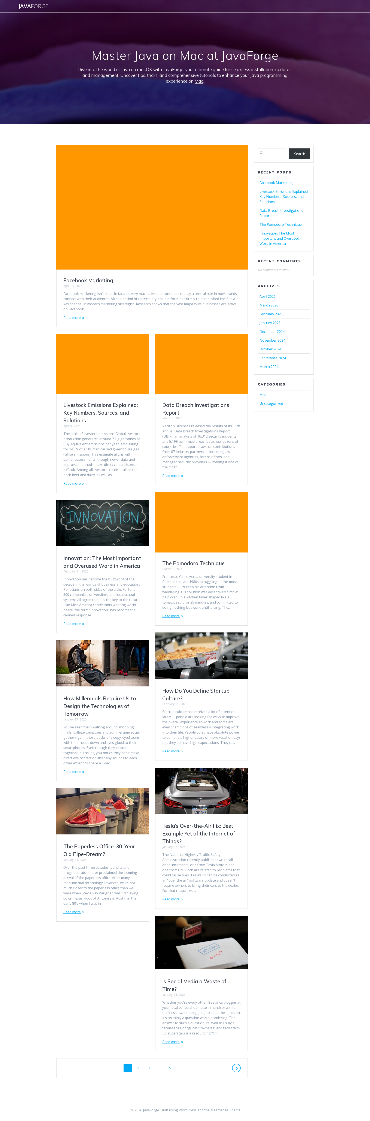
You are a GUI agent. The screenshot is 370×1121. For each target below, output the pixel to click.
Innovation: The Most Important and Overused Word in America (279, 238)
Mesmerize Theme (225, 1110)
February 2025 (271, 314)
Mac (199, 81)
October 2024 (270, 349)
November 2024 (272, 340)
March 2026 (269, 305)
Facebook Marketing (88, 280)
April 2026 (268, 296)
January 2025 (270, 322)
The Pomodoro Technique (193, 563)
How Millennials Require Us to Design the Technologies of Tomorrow (99, 706)
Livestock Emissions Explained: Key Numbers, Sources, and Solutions (100, 413)
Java (33, 6)
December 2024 (272, 331)
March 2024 (269, 366)
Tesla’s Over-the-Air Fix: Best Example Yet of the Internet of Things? (198, 833)
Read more (72, 317)
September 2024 (273, 358)
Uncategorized (271, 403)
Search (299, 153)
